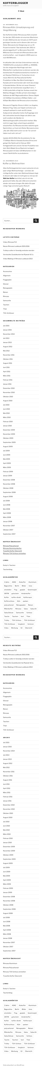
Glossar (6, 284)
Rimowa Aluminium (10, 963)
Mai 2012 (6, 351)
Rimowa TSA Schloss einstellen (14, 553)
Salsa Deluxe (8, 613)
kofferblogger (15, 3)
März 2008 (7, 517)
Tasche (6, 616)
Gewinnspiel (32, 590)
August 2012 (7, 347)
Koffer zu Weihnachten (14, 163)
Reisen (5, 292)
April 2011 (6, 371)
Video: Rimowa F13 (10, 242)
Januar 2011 (7, 384)
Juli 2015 (6, 326)
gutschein (15, 593)
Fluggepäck (7, 280)
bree (30, 586)
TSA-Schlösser (8, 313)
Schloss (29, 613)
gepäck (22, 590)
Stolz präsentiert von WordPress (13, 1065)
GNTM (6, 593)
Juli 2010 (6, 405)
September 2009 (9, 442)
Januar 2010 (7, 426)
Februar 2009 (8, 472)
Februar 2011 (7, 380)
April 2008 (7, 513)
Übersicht (28, 628)
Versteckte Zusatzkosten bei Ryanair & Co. (18, 254)
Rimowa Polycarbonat (11, 546)
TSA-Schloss (16, 620)
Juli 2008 (6, 501)
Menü (22, 11)
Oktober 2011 (8, 359)
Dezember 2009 (9, 430)
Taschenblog (7, 569)
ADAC (14, 582)
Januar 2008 (7, 521)
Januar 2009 (7, 476)
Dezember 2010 (9, 388)
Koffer (6, 597)
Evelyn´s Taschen (9, 565)
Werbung (14, 628)
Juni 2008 (6, 505)
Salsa (26, 609)
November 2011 (8, 355)
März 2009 (7, 467)
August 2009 (8, 446)
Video (6, 628)
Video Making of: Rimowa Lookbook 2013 (18, 259)
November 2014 (9, 334)
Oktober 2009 (8, 438)
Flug (15, 590)
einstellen (7, 590)
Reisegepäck (7, 288)
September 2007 (9, 534)
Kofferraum (27, 597)
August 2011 (7, 363)
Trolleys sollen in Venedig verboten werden (18, 250)
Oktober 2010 (8, 397)
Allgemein (6, 276)
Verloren (30, 624)
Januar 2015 (7, 330)
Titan (5, 309)
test (22, 616)
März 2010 (7, 417)
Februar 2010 (8, 421)
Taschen (6, 305)
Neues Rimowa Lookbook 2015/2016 (16, 246)
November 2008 (9, 484)
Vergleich (21, 624)
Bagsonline (8, 586)
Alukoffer (22, 582)
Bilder (24, 586)
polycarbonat (9, 605)
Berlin (17, 586)
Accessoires (7, 271)
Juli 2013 (6, 338)
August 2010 (7, 401)
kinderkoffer (25, 593)
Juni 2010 (6, 409)
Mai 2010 (6, 413)
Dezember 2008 (9, 480)
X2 (21, 628)
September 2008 (9, 492)
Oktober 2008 (8, 488)
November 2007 (9, 526)
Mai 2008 (6, 509)
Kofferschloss (9, 601)
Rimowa (6, 296)
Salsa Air (33, 609)
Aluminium (32, 582)
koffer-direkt (16, 597)
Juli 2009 (6, 451)
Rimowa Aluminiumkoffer (12, 548)
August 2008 (8, 496)
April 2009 (7, 463)
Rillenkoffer (8, 609)
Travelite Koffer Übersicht (12, 551)
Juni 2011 (6, 367)
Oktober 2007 (8, 530)
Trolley (6, 620)
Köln (18, 601)
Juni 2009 (6, 455)
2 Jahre (6, 582)
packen (25, 601)
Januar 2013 (7, 342)
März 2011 (6, 376)
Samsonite (7, 300)
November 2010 (9, 392)
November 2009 (9, 434)
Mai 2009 (6, 459)
